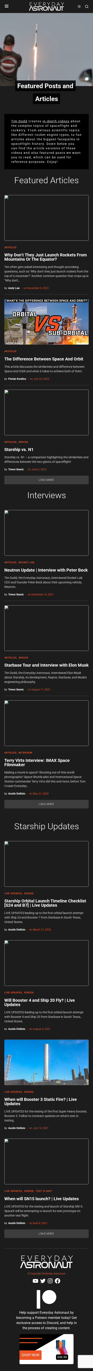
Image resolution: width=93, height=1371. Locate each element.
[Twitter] (43, 1281)
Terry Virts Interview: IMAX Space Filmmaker (37, 762)
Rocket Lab (26, 562)
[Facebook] (57, 1281)
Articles (10, 247)
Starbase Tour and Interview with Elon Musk (46, 665)
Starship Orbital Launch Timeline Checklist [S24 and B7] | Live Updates (45, 903)
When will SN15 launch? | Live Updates (41, 1198)
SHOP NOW (30, 1355)
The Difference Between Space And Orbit (43, 359)
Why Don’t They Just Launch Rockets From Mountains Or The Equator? (45, 257)
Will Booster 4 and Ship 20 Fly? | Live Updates (39, 1002)
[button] (6, 6)
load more (46, 479)
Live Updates (13, 893)
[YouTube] (35, 1281)
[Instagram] (50, 1281)
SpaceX (23, 442)
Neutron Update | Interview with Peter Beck (46, 570)
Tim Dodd (19, 121)
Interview (25, 752)
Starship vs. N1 (19, 449)
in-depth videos (56, 121)
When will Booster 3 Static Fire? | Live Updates (40, 1101)
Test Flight (44, 1191)
